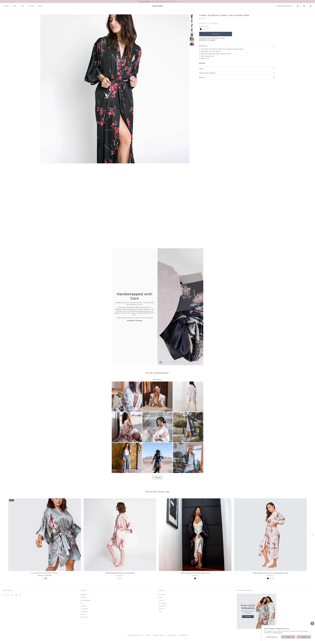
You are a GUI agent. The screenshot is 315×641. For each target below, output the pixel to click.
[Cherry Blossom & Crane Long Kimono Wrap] (195, 534)
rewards (161, 608)
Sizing (201, 68)
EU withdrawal (86, 600)
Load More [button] (157, 477)
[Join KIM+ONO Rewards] (256, 630)
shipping (84, 594)
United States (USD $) (284, 6)
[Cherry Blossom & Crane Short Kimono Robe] (120, 534)
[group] (192, 16)
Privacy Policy (277, 632)
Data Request (182, 635)
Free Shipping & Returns (207, 73)
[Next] (312, 534)
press (161, 597)
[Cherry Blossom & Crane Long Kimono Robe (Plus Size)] (270, 534)
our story (162, 594)
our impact (162, 603)
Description (203, 46)
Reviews (202, 77)
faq (82, 603)
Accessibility (171, 635)
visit (160, 611)
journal (161, 600)
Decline (304, 637)
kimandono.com (134, 635)
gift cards (84, 617)
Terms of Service (158, 635)
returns (83, 597)
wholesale (84, 611)
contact (83, 606)
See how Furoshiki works (171, 362)
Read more (202, 63)
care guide (84, 608)
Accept (288, 637)
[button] (127, 397)
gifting (83, 614)
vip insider (162, 606)
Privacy (147, 635)
